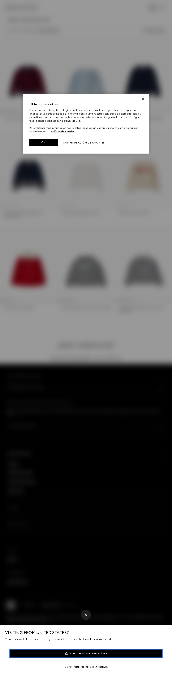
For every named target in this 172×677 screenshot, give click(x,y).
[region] (86, 124)
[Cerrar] (143, 98)
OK (43, 142)
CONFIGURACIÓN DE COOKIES (84, 142)
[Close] (86, 615)
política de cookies (62, 131)
